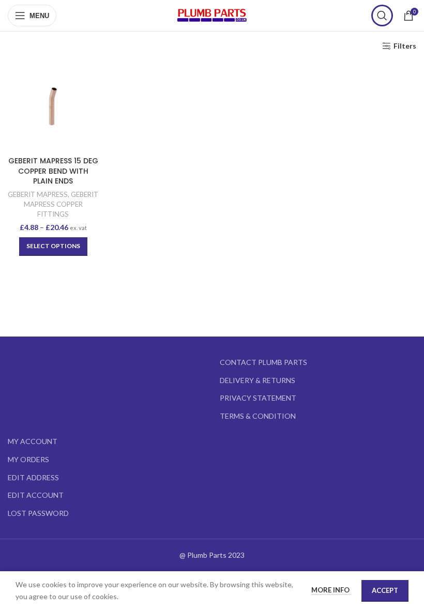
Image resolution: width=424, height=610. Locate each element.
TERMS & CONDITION (258, 415)
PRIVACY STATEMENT (258, 397)
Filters (404, 46)
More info (331, 590)
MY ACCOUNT (32, 441)
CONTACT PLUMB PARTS (263, 362)
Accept (385, 590)
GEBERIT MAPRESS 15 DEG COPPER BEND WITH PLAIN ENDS (53, 171)
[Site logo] (212, 14)
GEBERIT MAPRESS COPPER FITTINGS (61, 204)
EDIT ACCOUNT (36, 495)
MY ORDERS (28, 459)
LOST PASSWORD (38, 513)
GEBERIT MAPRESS (38, 194)
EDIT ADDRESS (33, 477)
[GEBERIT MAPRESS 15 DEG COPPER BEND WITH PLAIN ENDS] (53, 106)
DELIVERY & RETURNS (257, 380)
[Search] (382, 15)
